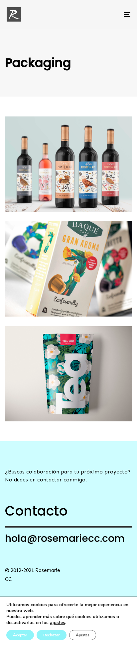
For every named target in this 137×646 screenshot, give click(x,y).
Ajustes (82, 635)
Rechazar (51, 635)
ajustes (57, 623)
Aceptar (20, 635)
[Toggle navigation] (109, 14)
